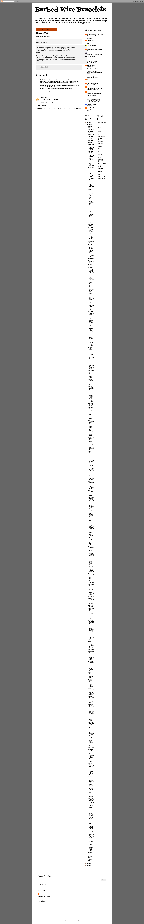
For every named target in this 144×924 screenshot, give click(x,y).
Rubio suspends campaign (43, 36)
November (90, 126)
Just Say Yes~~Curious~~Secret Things (91, 304)
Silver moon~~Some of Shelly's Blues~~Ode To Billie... (91, 691)
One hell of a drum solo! (101, 169)
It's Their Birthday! (91, 265)
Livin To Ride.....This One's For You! (91, 147)
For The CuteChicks (91, 548)
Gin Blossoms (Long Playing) (91, 215)
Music (99, 131)
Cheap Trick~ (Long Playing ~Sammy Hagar (91, 323)
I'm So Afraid (91, 596)
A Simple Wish (90, 283)
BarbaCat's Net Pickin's (92, 68)
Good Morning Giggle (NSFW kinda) (91, 718)
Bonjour (90, 839)
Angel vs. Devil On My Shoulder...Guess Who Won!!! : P (91, 162)
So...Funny (90, 805)
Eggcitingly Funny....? (91, 408)
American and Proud (92, 71)
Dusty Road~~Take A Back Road (91, 416)
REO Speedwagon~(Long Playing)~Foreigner (91, 712)
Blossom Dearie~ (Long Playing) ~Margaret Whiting (91, 338)
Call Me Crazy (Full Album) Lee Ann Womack (91, 611)
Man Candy (101, 143)
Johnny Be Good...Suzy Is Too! (91, 799)
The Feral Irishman (91, 45)
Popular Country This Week (91, 453)
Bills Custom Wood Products (94, 87)
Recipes (100, 165)
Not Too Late (91, 582)
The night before (90, 96)
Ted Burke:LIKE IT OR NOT (93, 53)
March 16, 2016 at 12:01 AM (46, 102)
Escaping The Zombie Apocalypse (94, 62)
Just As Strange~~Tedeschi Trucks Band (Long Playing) (91, 398)
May (89, 140)
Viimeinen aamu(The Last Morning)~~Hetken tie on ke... (91, 779)
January (90, 859)
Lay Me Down (91, 615)
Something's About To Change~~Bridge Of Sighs (91, 500)
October (90, 129)
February (90, 856)
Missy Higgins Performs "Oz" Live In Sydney (91, 828)
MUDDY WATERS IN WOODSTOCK (94, 54)
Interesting (100, 141)
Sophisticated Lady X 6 (91, 207)
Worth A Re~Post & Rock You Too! (91, 220)
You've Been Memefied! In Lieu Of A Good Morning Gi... (91, 513)
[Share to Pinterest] (47, 67)
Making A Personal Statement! (101, 160)
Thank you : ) (101, 139)
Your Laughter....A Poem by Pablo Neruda (91, 493)
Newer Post (39, 108)
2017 (88, 122)
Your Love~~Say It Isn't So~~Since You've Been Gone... (91, 424)
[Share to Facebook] (45, 67)
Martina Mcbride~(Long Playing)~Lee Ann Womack (91, 644)
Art (99, 148)
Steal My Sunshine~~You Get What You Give (91, 382)
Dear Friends (90, 66)
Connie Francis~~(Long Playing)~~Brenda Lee (91, 236)
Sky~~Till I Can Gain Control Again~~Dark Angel (91, 154)
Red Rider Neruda (90, 456)
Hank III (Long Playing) (91, 358)
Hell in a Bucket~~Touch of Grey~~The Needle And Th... (91, 432)
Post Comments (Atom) (48, 111)
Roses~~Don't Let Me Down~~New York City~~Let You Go (91, 834)
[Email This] (40, 67)
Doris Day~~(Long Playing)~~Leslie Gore (91, 506)
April (89, 142)
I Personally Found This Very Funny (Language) (91, 622)
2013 (88, 865)
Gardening (100, 166)
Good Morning (91, 227)
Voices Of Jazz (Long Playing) (91, 478)
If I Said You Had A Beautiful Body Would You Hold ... (91, 253)
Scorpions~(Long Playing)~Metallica (91, 706)
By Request (101, 145)
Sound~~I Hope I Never (90, 522)
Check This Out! (102, 176)
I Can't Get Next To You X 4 (90, 404)
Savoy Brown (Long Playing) (91, 438)
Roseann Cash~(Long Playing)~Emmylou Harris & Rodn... (91, 629)
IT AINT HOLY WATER (92, 61)
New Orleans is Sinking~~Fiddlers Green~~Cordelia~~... (91, 847)
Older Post (78, 108)
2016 (88, 124)
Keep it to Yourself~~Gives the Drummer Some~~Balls (91, 389)
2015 (88, 863)
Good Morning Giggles (91, 225)
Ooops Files (101, 133)
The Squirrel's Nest (91, 104)
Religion (100, 171)
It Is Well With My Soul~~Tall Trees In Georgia (91, 734)
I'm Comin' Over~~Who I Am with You (91, 447)
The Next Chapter (91, 56)
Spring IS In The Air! (90, 842)
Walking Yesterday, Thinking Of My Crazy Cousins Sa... (91, 787)
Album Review (101, 178)
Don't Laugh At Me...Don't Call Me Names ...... (91, 657)
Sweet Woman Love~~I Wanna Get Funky (91, 537)
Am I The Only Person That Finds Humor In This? (91, 316)
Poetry (100, 157)
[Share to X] (43, 67)
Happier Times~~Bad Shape (91, 443)
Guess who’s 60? (91, 84)
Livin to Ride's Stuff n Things (93, 99)
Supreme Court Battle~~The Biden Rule (91, 675)
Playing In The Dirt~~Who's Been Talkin (91, 542)
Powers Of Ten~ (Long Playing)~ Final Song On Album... (91, 462)
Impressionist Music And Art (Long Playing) (91, 813)
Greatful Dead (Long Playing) (91, 180)
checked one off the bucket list (94, 93)
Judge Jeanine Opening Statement (91, 668)
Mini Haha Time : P (90, 853)
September (90, 131)
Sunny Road (91, 747)
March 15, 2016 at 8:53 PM (46, 93)
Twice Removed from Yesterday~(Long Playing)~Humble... (91, 485)
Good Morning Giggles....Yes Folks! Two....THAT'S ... (91, 278)
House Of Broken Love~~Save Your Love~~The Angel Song (91, 201)
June (89, 138)
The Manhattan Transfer (91, 261)
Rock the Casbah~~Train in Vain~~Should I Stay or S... (91, 288)
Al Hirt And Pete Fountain (90, 230)
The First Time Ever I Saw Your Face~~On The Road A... (91, 470)
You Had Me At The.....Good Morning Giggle (91, 766)
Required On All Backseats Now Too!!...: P (91, 637)
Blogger (78, 920)
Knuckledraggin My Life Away (94, 76)
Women (100, 146)
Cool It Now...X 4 (90, 309)
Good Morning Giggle (91, 585)
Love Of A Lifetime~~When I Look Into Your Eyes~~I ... (91, 192)
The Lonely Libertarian (92, 83)
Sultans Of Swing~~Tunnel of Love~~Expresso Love (91, 592)
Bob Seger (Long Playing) (90, 819)
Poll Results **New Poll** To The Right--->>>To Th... (91, 569)
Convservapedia (102, 122)
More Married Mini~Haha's (91, 169)
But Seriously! (91, 745)
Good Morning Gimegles (91, 361)
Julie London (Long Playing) (91, 344)
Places (100, 156)
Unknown (42, 97)
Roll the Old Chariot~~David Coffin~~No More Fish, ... (91, 330)
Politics (42, 68)
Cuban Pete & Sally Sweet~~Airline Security (91, 740)
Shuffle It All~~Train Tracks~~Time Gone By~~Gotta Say (91, 699)
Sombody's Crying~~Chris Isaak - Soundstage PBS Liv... (91, 601)
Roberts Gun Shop (91, 95)
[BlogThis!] (42, 67)
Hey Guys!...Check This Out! (101, 153)
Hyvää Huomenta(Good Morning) (91, 794)
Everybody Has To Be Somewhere (95, 49)
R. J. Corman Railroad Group (93, 81)
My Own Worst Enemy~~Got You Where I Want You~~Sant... (91, 351)
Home (59, 108)
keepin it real (101, 150)
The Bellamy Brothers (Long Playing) (91, 246)
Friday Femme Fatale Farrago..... (94, 46)
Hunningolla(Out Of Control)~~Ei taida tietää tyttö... (91, 758)
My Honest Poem (90, 210)
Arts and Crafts (102, 163)
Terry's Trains (90, 79)
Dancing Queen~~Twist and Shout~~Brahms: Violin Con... (91, 529)
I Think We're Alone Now (91, 242)
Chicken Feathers (91, 65)
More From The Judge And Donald (91, 663)
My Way (88, 50)
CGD (99, 174)
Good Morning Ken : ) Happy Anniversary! (91, 185)
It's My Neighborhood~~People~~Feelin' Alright (91, 366)
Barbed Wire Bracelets (70, 9)
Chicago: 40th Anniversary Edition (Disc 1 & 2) (91, 725)
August (90, 134)
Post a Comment (42, 105)
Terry (41, 78)
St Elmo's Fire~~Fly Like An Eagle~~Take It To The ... (91, 553)
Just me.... (100, 134)
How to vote (89, 105)
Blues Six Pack (90, 618)
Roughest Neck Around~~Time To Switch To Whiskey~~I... (91, 297)
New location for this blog (92, 77)
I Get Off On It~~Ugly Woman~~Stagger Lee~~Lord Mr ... (91, 270)
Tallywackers (91, 475)
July (89, 136)
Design (100, 173)
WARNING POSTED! (91, 606)
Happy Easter (91, 410)
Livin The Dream (91, 92)
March (89, 144)
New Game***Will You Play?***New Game (91, 561)
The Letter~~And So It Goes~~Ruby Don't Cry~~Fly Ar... (91, 577)
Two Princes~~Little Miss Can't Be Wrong (91, 375)
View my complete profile (44, 896)
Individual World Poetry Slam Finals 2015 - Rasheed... (91, 683)
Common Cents (90, 40)
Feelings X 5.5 (91, 258)
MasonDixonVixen (91, 107)
